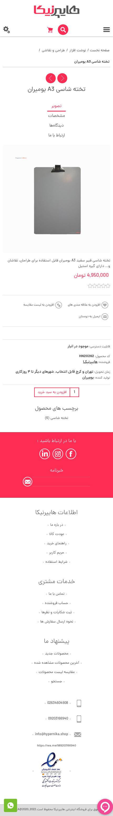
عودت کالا (56, 534)
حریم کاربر (56, 553)
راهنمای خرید (56, 543)
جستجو (56, 681)
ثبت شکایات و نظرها (57, 612)
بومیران (88, 378)
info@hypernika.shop (51, 734)
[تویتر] (58, 454)
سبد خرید (50, 29)
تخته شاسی (59, 418)
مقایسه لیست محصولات (57, 672)
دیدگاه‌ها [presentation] (56, 126)
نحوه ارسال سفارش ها (56, 622)
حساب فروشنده (56, 603)
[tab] (56, 107)
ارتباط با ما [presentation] (56, 135)
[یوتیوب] (44, 454)
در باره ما (56, 525)
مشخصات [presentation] (56, 116)
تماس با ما (56, 594)
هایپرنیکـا (90, 362)
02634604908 (57, 703)
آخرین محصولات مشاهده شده (56, 663)
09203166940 (58, 719)
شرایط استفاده (56, 562)
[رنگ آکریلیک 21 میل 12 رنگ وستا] (51, 78)
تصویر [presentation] (56, 106)
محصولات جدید (56, 654)
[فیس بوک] (71, 454)
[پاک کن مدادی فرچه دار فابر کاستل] (62, 78)
